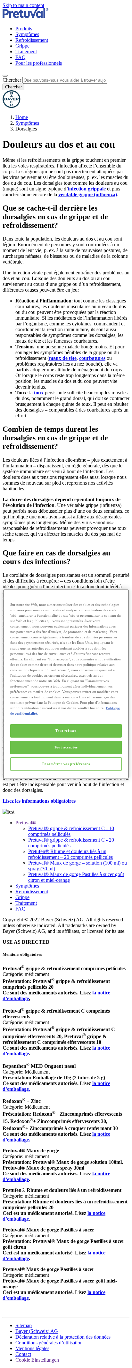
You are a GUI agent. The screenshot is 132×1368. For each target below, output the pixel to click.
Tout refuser (66, 730)
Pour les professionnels (38, 63)
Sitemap (23, 1325)
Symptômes (27, 34)
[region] (65, 684)
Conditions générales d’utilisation (49, 1342)
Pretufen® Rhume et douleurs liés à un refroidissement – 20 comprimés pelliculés (70, 854)
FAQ (20, 57)
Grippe (22, 45)
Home (21, 117)
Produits (23, 28)
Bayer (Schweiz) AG (36, 1331)
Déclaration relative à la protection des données (63, 1337)
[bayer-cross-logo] (12, 106)
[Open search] (5, 76)
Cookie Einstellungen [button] (37, 1360)
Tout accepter (66, 747)
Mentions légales (32, 1348)
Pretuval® (25, 822)
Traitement (26, 51)
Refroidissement (31, 40)
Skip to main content (23, 5)
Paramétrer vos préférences (66, 764)
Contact (23, 1354)
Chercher (12, 80)
